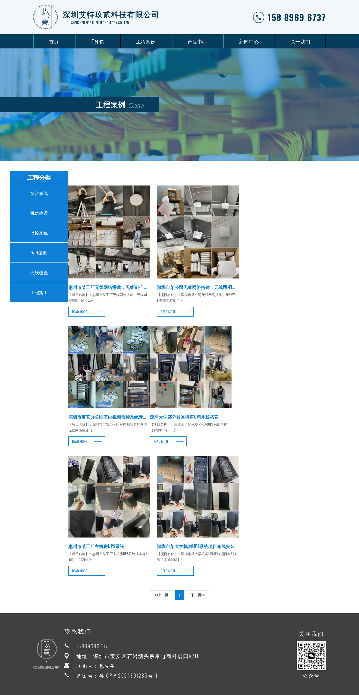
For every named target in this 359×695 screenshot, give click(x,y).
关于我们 (300, 41)
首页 (54, 41)
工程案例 (146, 41)
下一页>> (198, 595)
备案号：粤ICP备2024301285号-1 (117, 675)
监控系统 (39, 232)
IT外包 (97, 41)
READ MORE (79, 311)
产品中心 (197, 41)
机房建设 (39, 213)
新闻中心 (249, 41)
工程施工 (39, 292)
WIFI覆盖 (39, 252)
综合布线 (39, 193)
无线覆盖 (39, 272)
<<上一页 (161, 595)
